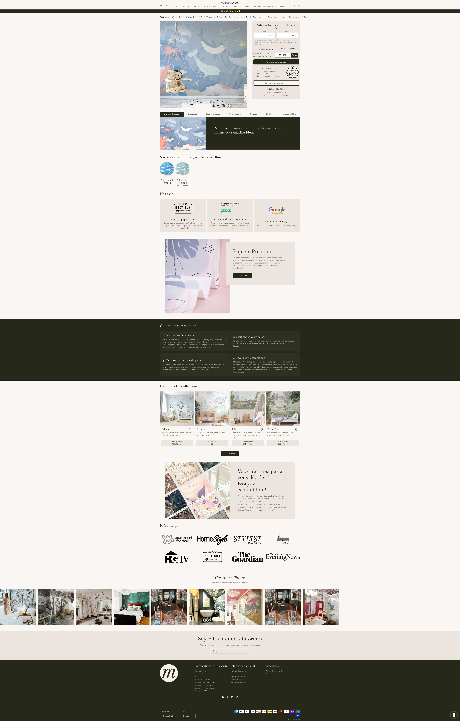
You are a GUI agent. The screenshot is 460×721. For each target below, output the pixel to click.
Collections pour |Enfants (243, 17)
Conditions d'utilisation (203, 679)
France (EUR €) (168, 716)
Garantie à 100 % (289, 114)
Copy (294, 55)
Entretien (253, 114)
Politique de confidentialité (204, 685)
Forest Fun (273, 429)
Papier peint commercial (274, 671)
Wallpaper (214, 17)
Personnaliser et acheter (276, 62)
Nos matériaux (235, 674)
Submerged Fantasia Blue (298, 17)
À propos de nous (201, 674)
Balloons (166, 429)
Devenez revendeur (272, 674)
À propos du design (171, 114)
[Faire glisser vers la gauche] (198, 106)
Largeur (265, 31)
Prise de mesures (213, 114)
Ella (234, 429)
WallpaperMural (295, 719)
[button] (161, 4)
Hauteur (288, 31)
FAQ (196, 677)
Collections (229, 17)
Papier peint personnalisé (239, 671)
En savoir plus (242, 275)
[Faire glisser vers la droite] (209, 106)
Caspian (201, 429)
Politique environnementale (204, 688)
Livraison (269, 114)
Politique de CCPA (201, 691)
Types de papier (235, 114)
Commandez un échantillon (276, 83)
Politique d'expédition (237, 682)
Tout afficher (230, 454)
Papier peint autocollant (238, 677)
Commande (192, 114)
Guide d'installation (237, 679)
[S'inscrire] (246, 651)
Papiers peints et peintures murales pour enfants (270, 17)
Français (186, 716)
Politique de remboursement (205, 682)
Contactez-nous (200, 671)
